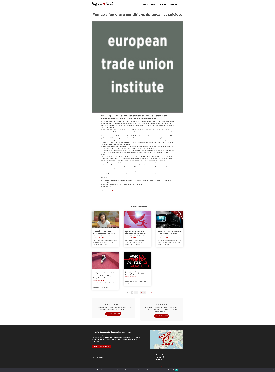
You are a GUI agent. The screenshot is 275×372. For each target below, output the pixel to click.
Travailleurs (154, 4)
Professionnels (173, 4)
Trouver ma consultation (101, 346)
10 (141, 292)
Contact (158, 355)
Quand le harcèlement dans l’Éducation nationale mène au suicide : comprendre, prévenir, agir (137, 233)
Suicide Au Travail (137, 18)
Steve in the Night (158, 366)
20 (144, 292)
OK (176, 369)
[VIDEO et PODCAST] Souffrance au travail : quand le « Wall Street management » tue (169, 233)
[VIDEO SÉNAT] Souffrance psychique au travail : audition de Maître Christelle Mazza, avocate (104, 233)
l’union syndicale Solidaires (116, 171)
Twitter (158, 359)
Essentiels (163, 4)
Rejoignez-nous (114, 313)
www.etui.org (110, 190)
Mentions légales (97, 357)
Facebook (159, 357)
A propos (94, 355)
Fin (151, 292)
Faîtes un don (163, 315)
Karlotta (148, 366)
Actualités (145, 4)
